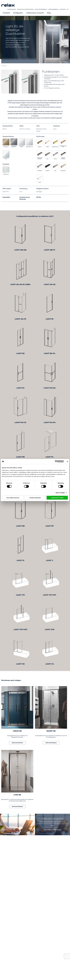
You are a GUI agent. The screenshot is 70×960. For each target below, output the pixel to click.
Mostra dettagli (60, 492)
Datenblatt (6, 197)
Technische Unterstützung (25, 9)
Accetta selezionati (35, 497)
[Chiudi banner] (67, 461)
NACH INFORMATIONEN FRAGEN (52, 829)
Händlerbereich (53, 9)
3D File (38, 197)
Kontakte (63, 9)
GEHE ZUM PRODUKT (17, 742)
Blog (49, 13)
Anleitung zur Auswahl (35, 13)
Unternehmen (11, 9)
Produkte (6, 13)
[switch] (26, 486)
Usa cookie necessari (12, 497)
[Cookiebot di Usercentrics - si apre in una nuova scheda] (56, 461)
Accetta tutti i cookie (57, 497)
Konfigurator (18, 13)
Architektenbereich (41, 9)
